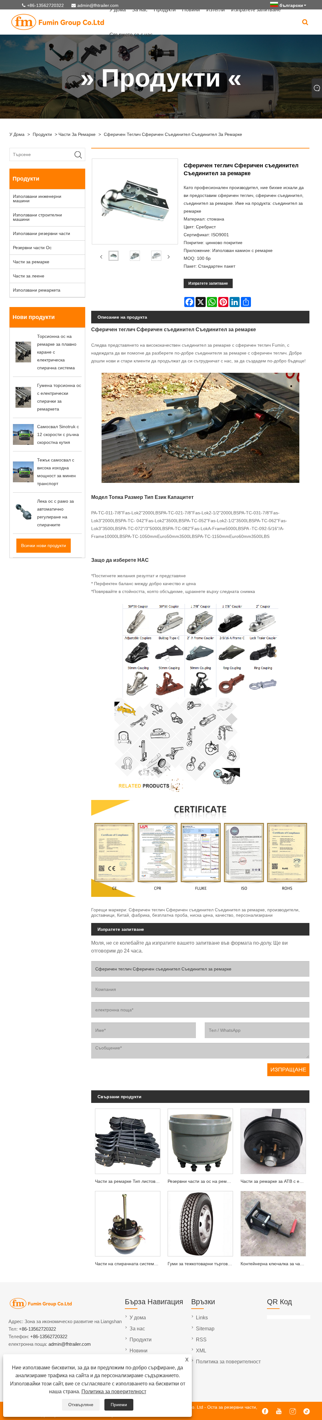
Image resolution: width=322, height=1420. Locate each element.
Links (202, 1317)
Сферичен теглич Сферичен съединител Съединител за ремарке (173, 134)
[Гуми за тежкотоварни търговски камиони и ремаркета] (200, 1223)
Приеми (119, 1404)
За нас (137, 1328)
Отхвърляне (80, 1404)
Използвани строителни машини (37, 217)
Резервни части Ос (32, 247)
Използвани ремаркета (36, 290)
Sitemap (205, 1328)
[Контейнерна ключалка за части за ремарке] (273, 1223)
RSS (201, 1339)
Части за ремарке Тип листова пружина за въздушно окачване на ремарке (129, 1181)
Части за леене (28, 275)
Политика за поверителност (113, 1391)
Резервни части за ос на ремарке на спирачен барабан (202, 1181)
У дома (17, 134)
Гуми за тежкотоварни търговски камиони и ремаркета (202, 1263)
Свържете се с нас (131, 34)
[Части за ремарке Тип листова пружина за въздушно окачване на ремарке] (127, 1140)
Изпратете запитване (208, 283)
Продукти (42, 134)
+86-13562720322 (45, 5)
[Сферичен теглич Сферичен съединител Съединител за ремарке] (113, 257)
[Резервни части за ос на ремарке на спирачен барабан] (200, 1140)
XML (201, 1350)
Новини (138, 1350)
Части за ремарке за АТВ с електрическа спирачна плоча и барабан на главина (275, 1181)
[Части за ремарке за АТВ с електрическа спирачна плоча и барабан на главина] (273, 1140)
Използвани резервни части (41, 233)
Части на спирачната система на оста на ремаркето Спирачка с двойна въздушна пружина (129, 1263)
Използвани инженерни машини (37, 198)
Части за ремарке (77, 134)
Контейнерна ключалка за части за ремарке (275, 1263)
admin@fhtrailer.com (98, 5)
